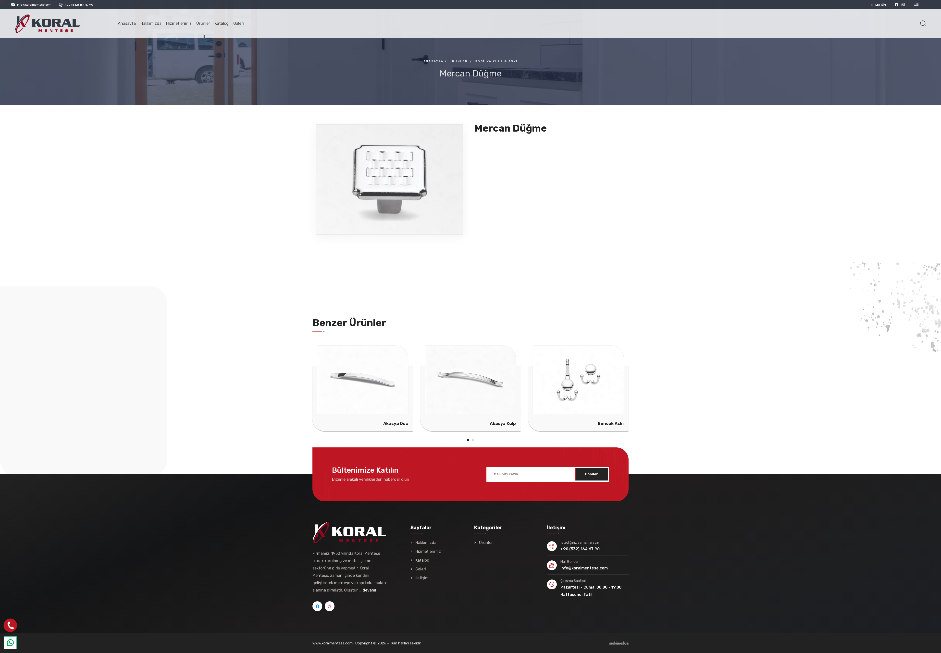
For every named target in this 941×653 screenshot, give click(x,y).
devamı (369, 590)
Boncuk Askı (569, 423)
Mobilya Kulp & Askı (496, 61)
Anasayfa (127, 23)
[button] (468, 440)
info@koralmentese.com (34, 4)
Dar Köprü (679, 423)
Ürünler (203, 23)
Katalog (222, 23)
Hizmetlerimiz (179, 23)
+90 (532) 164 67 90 (79, 4)
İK (872, 4)
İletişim (880, 4)
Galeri (238, 23)
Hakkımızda (150, 23)
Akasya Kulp (462, 423)
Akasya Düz (354, 423)
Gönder (591, 474)
